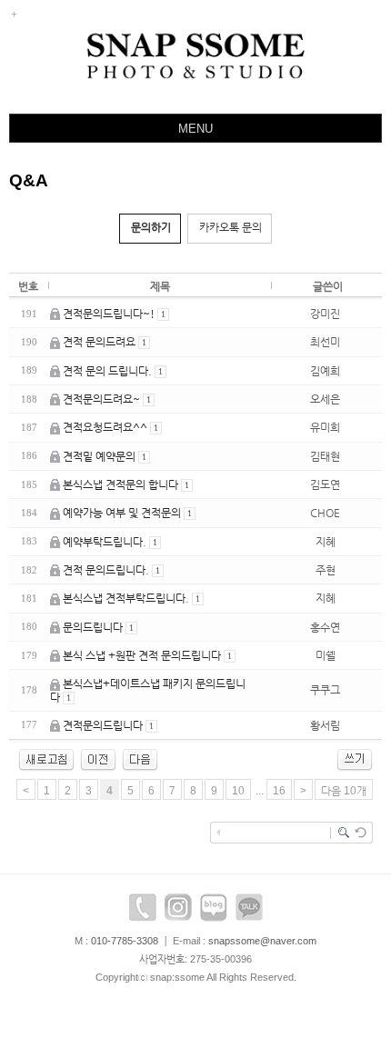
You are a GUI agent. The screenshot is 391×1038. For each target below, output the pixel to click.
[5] (140, 759)
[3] (98, 759)
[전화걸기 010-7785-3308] (142, 911)
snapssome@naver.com (262, 940)
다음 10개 (343, 790)
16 (279, 790)
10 (238, 790)
